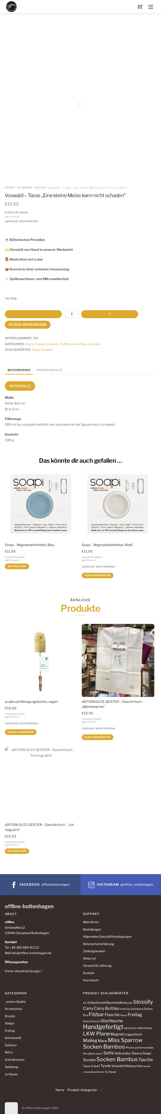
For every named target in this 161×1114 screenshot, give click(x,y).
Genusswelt (13, 1038)
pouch (99, 1053)
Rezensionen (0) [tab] (49, 370)
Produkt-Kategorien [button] (82, 1090)
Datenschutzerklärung (98, 944)
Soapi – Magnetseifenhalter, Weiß (107, 545)
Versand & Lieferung (97, 966)
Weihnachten (134, 1066)
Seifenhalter (122, 1053)
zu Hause (24, 187)
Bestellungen (92, 929)
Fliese (123, 1015)
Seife (108, 1053)
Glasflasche (112, 1020)
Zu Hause (110, 1071)
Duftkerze (137, 1008)
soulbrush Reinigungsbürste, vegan (31, 702)
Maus (102, 1040)
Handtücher (130, 1028)
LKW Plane (96, 1033)
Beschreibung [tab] (19, 370)
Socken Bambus (117, 1059)
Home (60, 1090)
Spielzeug (11, 1067)
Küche (40, 187)
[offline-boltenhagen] (11, 6)
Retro (9, 1052)
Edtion (148, 1008)
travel (95, 1066)
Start (9, 187)
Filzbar (96, 1014)
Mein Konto (91, 922)
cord (123, 1008)
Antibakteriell (96, 1003)
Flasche (112, 1014)
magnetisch (133, 1034)
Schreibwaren (14, 1060)
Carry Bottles (106, 1008)
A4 (84, 1002)
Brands (10, 1016)
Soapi (147, 1053)
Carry (88, 1008)
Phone (130, 1047)
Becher (128, 1002)
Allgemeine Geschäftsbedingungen (107, 937)
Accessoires (13, 1009)
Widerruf (89, 958)
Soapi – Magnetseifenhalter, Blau (29, 545)
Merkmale (19, 386)
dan (129, 1009)
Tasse (36, 350)
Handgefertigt (103, 1026)
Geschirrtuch (91, 1021)
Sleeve (137, 1053)
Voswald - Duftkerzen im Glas (66, 344)
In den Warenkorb (28, 325)
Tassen (40, 344)
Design (9, 1023)
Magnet (117, 1034)
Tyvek (105, 1065)
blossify (143, 1001)
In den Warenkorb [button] (97, 575)
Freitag (10, 1031)
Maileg (90, 1040)
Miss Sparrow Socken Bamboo (113, 1043)
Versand (14, 216)
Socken (89, 1060)
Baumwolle (114, 1003)
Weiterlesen (17, 566)
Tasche (145, 1059)
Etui (85, 1015)
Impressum (91, 980)
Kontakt (88, 973)
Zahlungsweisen (94, 951)
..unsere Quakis (15, 1002)
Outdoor (11, 1045)
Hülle (141, 1028)
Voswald (47, 350)
